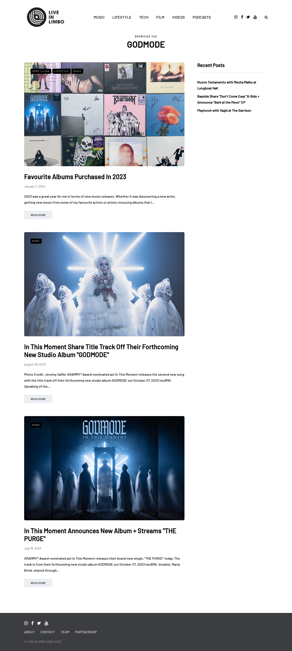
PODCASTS (202, 17)
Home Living (41, 71)
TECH (144, 17)
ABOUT (29, 632)
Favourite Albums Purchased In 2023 (75, 176)
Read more (38, 215)
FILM (160, 17)
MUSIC (99, 17)
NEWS (36, 241)
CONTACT (47, 632)
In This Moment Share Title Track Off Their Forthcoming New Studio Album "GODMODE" (101, 351)
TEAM (65, 632)
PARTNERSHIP (86, 632)
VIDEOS (178, 17)
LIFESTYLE (121, 17)
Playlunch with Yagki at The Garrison (224, 110)
